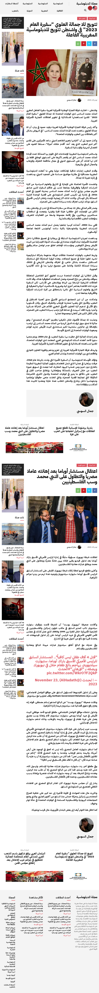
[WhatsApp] (78, 43)
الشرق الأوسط (19, 148)
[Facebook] (94, 43)
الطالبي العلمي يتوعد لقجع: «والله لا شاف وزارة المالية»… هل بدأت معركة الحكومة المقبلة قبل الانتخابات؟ (9, 236)
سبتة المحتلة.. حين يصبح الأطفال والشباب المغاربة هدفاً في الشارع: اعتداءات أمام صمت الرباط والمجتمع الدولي (13, 104)
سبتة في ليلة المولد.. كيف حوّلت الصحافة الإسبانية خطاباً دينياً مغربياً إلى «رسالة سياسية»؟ (10, 247)
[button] (85, 10)
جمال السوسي (71, 100)
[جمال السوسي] (80, 100)
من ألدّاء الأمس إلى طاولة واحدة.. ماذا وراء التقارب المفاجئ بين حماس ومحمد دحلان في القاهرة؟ (14, 142)
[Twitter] (89, 43)
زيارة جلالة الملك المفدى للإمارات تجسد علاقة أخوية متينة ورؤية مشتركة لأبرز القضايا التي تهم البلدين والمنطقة (12, 23)
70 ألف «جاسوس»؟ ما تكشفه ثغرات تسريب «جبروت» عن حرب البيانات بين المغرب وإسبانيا (13, 179)
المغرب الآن (82, 18)
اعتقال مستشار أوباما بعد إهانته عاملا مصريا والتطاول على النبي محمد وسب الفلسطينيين (25, 431)
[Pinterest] (83, 43)
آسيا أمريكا (20, 111)
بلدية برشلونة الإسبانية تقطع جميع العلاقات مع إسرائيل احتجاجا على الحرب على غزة (74, 431)
